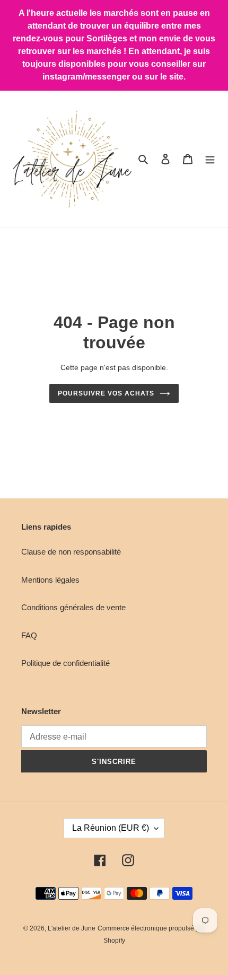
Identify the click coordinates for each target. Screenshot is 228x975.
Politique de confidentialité (65, 662)
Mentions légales (50, 579)
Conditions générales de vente (73, 607)
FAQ (29, 635)
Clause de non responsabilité (71, 551)
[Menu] (210, 158)
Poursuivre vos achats (106, 393)
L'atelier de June (71, 928)
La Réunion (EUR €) (110, 827)
